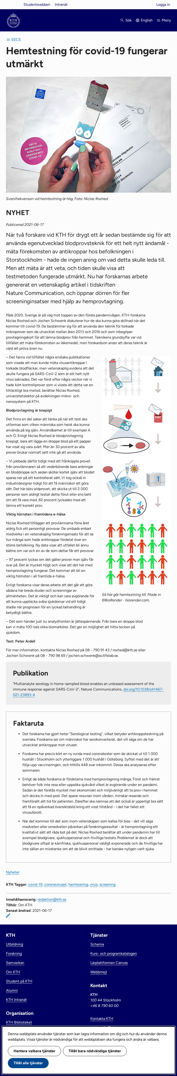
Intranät (61, 4)
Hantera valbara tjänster (34, 1051)
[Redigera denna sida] (8, 915)
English (147, 20)
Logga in (163, 4)
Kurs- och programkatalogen (113, 953)
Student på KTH (19, 981)
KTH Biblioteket (19, 1022)
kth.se (13, 4)
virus (93, 884)
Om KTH (13, 972)
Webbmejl (98, 972)
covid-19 (35, 884)
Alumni (12, 990)
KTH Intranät (16, 999)
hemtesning (78, 884)
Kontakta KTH (101, 1018)
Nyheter (12, 872)
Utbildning (14, 944)
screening (107, 884)
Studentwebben (37, 4)
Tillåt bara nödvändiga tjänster (95, 1051)
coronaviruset (55, 884)
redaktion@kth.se (52, 899)
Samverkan (15, 963)
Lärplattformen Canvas (109, 963)
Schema (97, 944)
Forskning (14, 953)
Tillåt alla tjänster (28, 1063)
